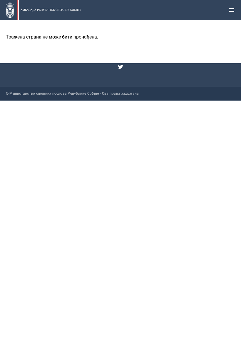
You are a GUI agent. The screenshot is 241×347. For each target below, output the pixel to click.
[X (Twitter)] (120, 66)
